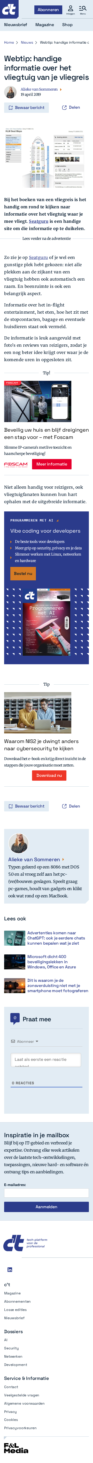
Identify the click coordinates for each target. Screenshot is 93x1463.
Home (9, 42)
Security (11, 1348)
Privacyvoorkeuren (20, 1428)
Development (15, 1364)
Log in (11, 96)
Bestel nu (23, 573)
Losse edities (15, 1309)
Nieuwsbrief (14, 1318)
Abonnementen (17, 1301)
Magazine (12, 1293)
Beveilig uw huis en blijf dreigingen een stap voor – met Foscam (46, 433)
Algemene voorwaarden (24, 1403)
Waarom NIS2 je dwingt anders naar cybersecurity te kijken (41, 745)
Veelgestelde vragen (21, 1395)
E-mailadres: (15, 1185)
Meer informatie (51, 464)
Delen (74, 107)
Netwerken (13, 1356)
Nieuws (27, 42)
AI (5, 1340)
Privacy (10, 1411)
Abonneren (48, 9)
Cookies (11, 1419)
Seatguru (38, 221)
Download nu (49, 775)
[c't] (9, 9)
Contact (11, 1387)
